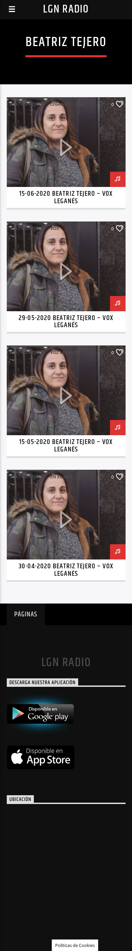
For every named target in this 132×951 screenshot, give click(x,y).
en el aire (61, 476)
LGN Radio (66, 9)
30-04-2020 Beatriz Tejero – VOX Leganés (66, 570)
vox (80, 104)
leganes (59, 104)
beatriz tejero (26, 104)
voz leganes (64, 352)
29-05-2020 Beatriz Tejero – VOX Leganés (66, 322)
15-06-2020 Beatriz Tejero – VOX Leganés (66, 197)
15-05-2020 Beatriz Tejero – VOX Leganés (66, 446)
